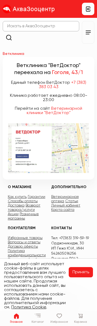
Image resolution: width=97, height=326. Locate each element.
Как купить (17, 197)
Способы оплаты (23, 201)
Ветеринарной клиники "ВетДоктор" (54, 111)
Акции (13, 214)
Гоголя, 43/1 (67, 72)
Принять (80, 272)
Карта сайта (62, 210)
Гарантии (36, 197)
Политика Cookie (28, 307)
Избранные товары (25, 238)
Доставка (16, 205)
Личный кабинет (65, 205)
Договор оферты (23, 246)
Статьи (71, 201)
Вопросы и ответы (24, 242)
